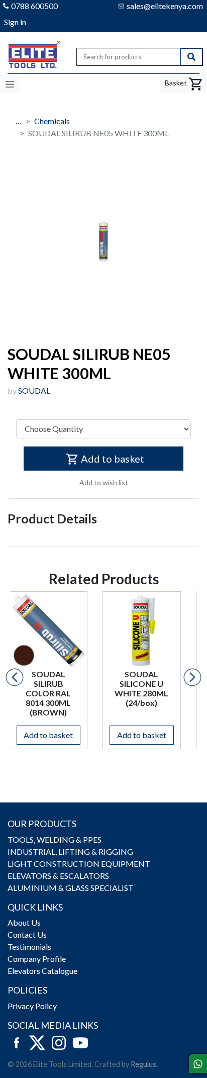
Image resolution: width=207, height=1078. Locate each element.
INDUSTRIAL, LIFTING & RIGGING (70, 851)
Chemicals (52, 121)
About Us (24, 922)
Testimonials (29, 946)
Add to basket (112, 459)
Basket (176, 82)
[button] (15, 677)
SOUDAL (34, 390)
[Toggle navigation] (10, 83)
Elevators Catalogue (42, 970)
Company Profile (37, 958)
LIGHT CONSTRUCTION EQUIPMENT (79, 863)
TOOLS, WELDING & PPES (54, 839)
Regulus (143, 1064)
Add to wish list (103, 482)
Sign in (15, 22)
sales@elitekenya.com (165, 6)
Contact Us (27, 934)
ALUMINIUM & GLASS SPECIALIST (71, 887)
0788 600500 (34, 6)
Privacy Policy (32, 1006)
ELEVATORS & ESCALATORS (58, 875)
